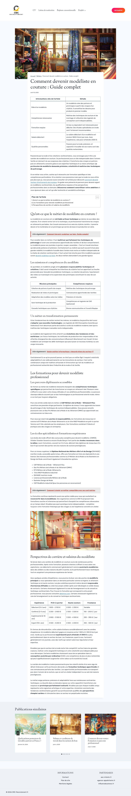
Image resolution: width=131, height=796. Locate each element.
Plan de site (65, 780)
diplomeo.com (64, 594)
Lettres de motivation (46, 10)
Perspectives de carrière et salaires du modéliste (51, 205)
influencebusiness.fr (106, 784)
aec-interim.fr (106, 777)
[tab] (61, 754)
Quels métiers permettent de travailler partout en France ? (29, 739)
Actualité (118, 10)
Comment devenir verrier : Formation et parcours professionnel (98, 741)
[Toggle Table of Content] (96, 197)
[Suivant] (113, 733)
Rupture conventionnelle (66, 10)
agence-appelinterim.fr (106, 780)
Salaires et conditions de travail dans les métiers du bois (65, 739)
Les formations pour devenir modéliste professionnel (53, 203)
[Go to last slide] (18, 733)
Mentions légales (65, 784)
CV (34, 10)
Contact (65, 777)
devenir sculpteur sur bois (45, 256)
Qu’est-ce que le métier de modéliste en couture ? (51, 200)
